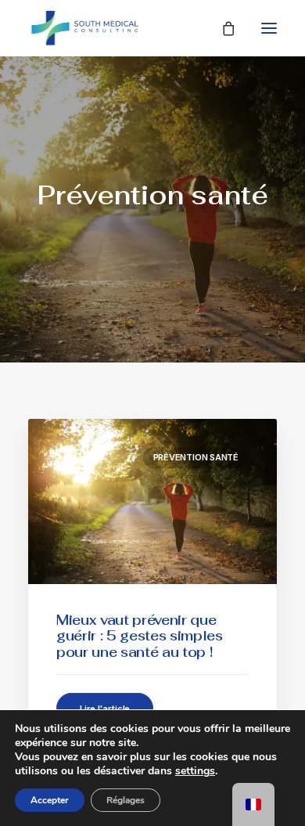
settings (195, 771)
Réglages (125, 800)
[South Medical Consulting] (85, 28)
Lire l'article (105, 708)
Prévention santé (196, 457)
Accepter (49, 800)
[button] (269, 28)
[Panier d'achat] (221, 28)
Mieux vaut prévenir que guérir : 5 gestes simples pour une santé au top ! (139, 636)
